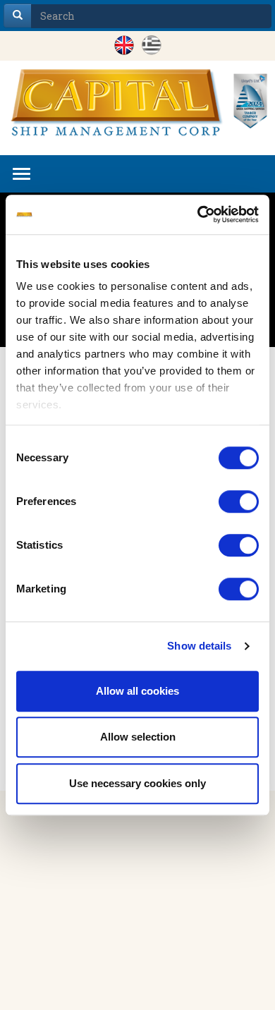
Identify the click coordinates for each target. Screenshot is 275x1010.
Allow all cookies (137, 691)
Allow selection (138, 737)
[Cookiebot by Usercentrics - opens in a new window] (198, 214)
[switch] (239, 501)
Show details (199, 646)
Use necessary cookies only (137, 783)
